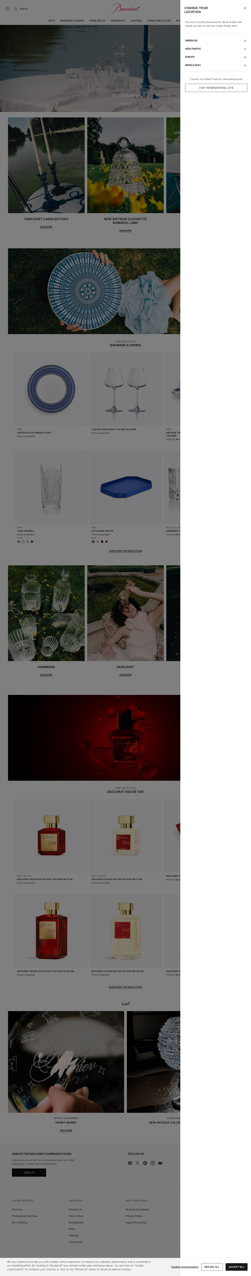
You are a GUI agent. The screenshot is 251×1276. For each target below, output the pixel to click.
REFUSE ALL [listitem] (212, 1266)
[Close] (245, 8)
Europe (189, 56)
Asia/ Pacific (193, 48)
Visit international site (216, 87)
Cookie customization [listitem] (185, 1266)
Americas (191, 40)
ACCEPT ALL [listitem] (236, 1266)
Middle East (193, 65)
